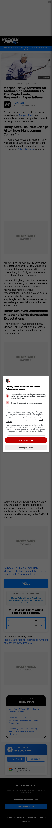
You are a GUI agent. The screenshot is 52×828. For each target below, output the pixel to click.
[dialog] (26, 414)
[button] (26, 408)
